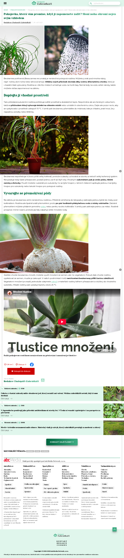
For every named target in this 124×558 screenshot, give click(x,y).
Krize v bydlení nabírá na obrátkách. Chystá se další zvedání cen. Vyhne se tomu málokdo (70, 501)
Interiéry (65, 472)
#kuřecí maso (107, 488)
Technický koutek (11, 478)
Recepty (104, 476)
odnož (54, 281)
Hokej (45, 476)
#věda (85, 488)
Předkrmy (105, 474)
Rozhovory (27, 474)
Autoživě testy (10, 472)
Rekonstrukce (68, 474)
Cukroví (104, 470)
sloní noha (45, 451)
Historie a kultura (88, 472)
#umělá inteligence (90, 485)
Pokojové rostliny (18, 10)
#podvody (86, 492)
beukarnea (30, 451)
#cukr (104, 484)
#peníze (27, 492)
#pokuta (66, 488)
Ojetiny (7, 474)
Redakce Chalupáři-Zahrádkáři (17, 22)
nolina (37, 451)
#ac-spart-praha (50, 488)
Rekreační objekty (69, 476)
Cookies (62, 545)
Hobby (64, 470)
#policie (8, 485)
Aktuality (7, 470)
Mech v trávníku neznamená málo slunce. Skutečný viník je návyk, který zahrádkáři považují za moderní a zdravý (50, 427)
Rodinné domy (67, 478)
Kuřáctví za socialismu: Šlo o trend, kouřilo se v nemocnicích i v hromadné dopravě (88, 514)
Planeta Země (87, 474)
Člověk (84, 470)
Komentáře (27, 472)
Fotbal (45, 474)
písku (43, 206)
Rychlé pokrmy (107, 478)
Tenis (45, 480)
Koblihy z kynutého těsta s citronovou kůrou (108, 505)
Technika (85, 478)
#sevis (7, 492)
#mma (46, 485)
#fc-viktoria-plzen (51, 492)
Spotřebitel (28, 476)
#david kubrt (10, 488)
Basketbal (47, 470)
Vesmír (84, 480)
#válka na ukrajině (31, 484)
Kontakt (62, 541)
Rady (6, 476)
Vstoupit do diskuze (21, 371)
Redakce (62, 543)
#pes (65, 484)
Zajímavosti (9, 480)
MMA (44, 478)
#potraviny (28, 488)
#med (104, 492)
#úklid (65, 492)
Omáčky (104, 472)
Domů (6, 10)
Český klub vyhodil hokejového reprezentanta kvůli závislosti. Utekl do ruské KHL (50, 502)
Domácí (26, 470)
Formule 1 (46, 472)
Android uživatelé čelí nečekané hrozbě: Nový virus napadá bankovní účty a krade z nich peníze (89, 502)
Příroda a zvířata (88, 476)
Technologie (28, 478)
